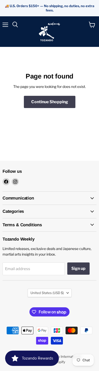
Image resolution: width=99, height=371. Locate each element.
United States (47, 293)
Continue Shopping (49, 101)
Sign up (78, 268)
